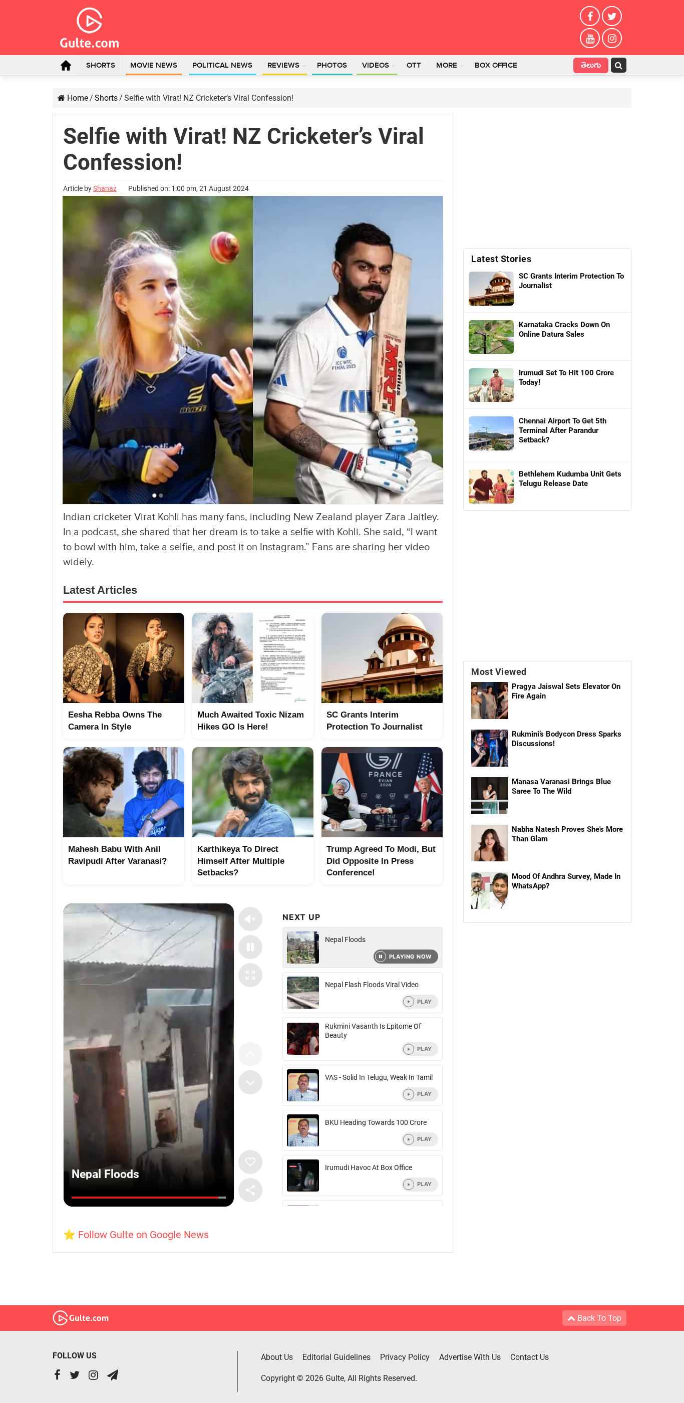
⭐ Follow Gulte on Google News (136, 1235)
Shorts (100, 65)
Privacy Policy (405, 1357)
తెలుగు (591, 66)
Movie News (153, 65)
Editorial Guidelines (336, 1357)
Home (66, 65)
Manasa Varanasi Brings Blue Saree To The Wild (561, 786)
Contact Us (529, 1357)
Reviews (283, 65)
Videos (375, 65)
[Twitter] (612, 16)
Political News (222, 65)
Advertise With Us (470, 1357)
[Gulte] (89, 26)
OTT (414, 65)
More (446, 65)
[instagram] (612, 38)
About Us (277, 1357)
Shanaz (105, 188)
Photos (332, 65)
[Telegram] (113, 1376)
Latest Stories (501, 259)
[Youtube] (590, 38)
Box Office (496, 65)
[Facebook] (590, 16)
